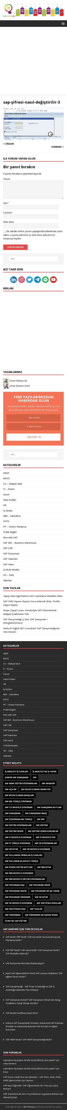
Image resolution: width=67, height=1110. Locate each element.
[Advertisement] (33, 61)
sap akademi (48, 783)
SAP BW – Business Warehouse (20, 542)
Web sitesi (8, 221)
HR (4, 505)
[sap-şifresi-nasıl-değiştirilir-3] (33, 137)
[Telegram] (37, 279)
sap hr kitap (11, 849)
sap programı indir (39, 885)
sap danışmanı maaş (36, 813)
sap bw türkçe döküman (18, 801)
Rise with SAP (10, 537)
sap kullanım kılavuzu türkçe (21, 861)
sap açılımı (11, 789)
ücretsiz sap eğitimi (16, 921)
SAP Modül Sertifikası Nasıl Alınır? (22, 1013)
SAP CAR (8, 548)
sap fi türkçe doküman (17, 843)
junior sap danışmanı (16, 777)
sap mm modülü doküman (19, 873)
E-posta (7, 212)
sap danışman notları (49, 807)
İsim (5, 203)
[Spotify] (45, 279)
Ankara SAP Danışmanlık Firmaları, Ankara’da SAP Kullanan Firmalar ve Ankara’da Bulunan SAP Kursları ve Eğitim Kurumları (34, 1026)
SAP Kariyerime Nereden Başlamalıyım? (25, 963)
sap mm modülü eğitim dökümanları (25, 879)
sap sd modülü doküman (18, 903)
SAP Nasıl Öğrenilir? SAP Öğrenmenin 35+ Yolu (25, 1085)
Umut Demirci (16, 385)
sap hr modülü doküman (36, 849)
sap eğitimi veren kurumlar (43, 831)
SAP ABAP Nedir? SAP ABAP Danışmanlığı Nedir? (29, 1039)
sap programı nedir (16, 891)
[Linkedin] (13, 279)
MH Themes (29, 1106)
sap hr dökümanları (46, 843)
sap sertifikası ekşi (15, 909)
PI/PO (6, 521)
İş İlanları (8, 510)
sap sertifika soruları (49, 903)
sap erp (41, 819)
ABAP (6, 472)
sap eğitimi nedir (14, 831)
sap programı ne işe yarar (45, 891)
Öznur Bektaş (16, 380)
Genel (6, 494)
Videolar (7, 580)
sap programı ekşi (15, 885)
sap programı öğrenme (17, 897)
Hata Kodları (9, 499)
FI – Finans (9, 489)
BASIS (6, 478)
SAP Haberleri (10, 558)
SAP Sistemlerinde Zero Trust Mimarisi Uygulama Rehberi (31, 1093)
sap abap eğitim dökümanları (21, 783)
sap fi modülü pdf (46, 837)
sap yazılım (36, 909)
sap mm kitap (44, 867)
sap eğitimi (42, 825)
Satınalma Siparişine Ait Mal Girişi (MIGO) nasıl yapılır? (29, 1060)
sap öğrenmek (12, 915)
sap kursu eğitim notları (19, 867)
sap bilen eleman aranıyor (36, 789)
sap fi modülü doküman (18, 837)
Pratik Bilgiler (10, 532)
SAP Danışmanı (11, 553)
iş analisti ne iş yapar (44, 771)
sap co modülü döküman (19, 807)
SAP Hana (8, 564)
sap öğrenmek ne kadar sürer (41, 915)
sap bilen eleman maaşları (19, 795)
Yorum (6, 178)
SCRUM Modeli (11, 569)
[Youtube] (53, 279)
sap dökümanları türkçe (18, 819)
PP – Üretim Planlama (14, 526)
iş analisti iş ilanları (16, 771)
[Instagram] (21, 279)
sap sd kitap (41, 897)
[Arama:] (33, 259)
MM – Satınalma (11, 515)
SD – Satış (8, 574)
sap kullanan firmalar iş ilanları (23, 855)
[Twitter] (29, 279)
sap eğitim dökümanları (18, 825)
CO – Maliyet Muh (12, 483)
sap (35, 777)
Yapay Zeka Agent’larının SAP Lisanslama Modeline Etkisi (33, 596)
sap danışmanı (13, 813)
